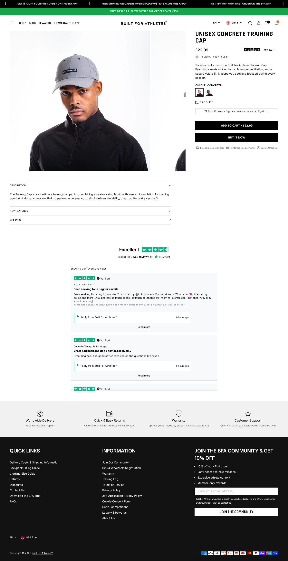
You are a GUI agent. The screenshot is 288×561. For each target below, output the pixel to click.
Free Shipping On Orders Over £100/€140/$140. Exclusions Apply (144, 3)
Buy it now (236, 137)
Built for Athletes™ (42, 553)
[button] (250, 23)
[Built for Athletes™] (144, 23)
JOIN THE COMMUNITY (236, 511)
